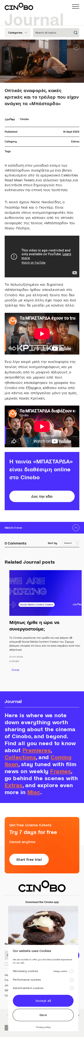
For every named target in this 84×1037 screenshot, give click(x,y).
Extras (75, 141)
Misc (33, 792)
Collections (20, 757)
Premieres (36, 750)
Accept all (43, 1001)
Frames (60, 771)
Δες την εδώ (42, 496)
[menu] (75, 6)
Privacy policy (43, 1027)
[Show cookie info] (71, 971)
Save (43, 1015)
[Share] (76, 47)
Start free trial (29, 859)
